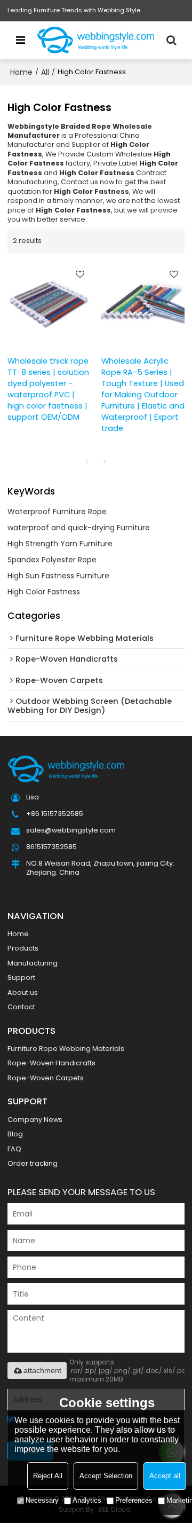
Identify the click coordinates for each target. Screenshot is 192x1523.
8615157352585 (51, 846)
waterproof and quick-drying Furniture (78, 527)
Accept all (164, 1476)
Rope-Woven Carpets (45, 1077)
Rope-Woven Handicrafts (51, 1062)
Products (22, 948)
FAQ (14, 1148)
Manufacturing (32, 963)
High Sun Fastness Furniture (58, 575)
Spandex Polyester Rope (52, 559)
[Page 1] (87, 461)
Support (21, 977)
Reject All (47, 1476)
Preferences (134, 1500)
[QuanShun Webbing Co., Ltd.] (96, 40)
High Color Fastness (43, 591)
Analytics (87, 1500)
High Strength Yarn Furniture (60, 543)
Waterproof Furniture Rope (57, 511)
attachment (42, 1370)
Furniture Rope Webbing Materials (65, 1048)
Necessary (42, 1500)
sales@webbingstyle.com (71, 830)
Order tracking (32, 1163)
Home (21, 72)
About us (22, 992)
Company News (34, 1119)
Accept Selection (105, 1476)
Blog (15, 1134)
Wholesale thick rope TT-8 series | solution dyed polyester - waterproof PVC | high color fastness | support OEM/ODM (48, 389)
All (45, 72)
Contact (21, 1006)
